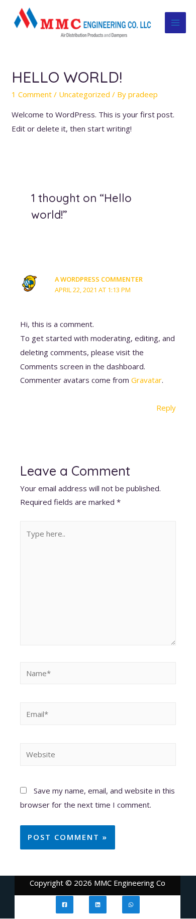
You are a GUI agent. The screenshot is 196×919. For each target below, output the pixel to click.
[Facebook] (64, 904)
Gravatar (146, 380)
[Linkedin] (98, 904)
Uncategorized (84, 94)
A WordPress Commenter (99, 279)
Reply (166, 408)
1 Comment (32, 94)
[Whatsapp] (131, 904)
